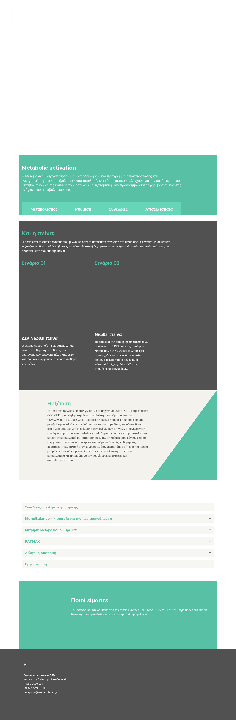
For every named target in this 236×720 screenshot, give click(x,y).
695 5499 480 (36, 688)
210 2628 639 (35, 683)
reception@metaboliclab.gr (41, 692)
